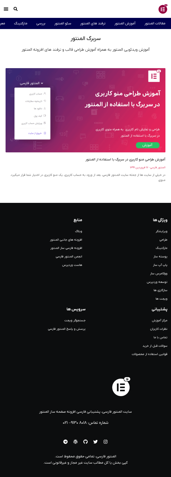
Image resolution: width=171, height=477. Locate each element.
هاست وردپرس (72, 265)
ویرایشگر (161, 231)
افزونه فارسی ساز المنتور (66, 248)
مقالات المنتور (155, 23)
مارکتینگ (20, 23)
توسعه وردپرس (157, 282)
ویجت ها (161, 299)
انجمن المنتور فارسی (69, 256)
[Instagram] (105, 441)
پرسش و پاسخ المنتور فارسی (67, 329)
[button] (6, 9)
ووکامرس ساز (158, 273)
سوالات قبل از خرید (154, 346)
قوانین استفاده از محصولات (149, 354)
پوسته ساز (160, 256)
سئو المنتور (62, 23)
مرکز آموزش (159, 320)
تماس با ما (160, 337)
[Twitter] (95, 441)
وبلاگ (78, 231)
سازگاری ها (160, 290)
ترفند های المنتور (93, 23)
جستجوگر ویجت (75, 320)
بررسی (40, 23)
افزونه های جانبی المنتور (66, 240)
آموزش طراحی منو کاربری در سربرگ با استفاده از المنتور (125, 159)
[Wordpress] (75, 441)
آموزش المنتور (125, 23)
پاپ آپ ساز (160, 265)
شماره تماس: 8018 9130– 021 (85, 422)
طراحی (163, 240)
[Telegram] (65, 441)
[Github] (85, 441)
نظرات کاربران (158, 329)
